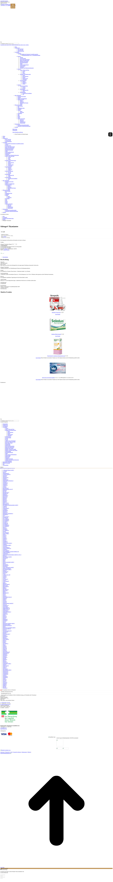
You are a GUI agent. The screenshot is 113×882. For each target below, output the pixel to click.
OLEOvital (5, 606)
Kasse (22, 132)
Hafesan (5, 555)
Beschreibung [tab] (5, 257)
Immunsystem (10, 434)
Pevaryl (4, 621)
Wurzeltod (5, 687)
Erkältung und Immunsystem (10, 430)
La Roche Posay (6, 574)
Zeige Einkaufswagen (17, 132)
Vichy (4, 680)
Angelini (5, 481)
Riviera (4, 641)
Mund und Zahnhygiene (9, 447)
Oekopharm (5, 605)
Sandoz (4, 645)
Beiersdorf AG (6, 492)
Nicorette (5, 598)
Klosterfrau (5, 571)
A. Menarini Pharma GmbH (8, 470)
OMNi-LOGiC (6, 609)
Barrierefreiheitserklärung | (5, 753)
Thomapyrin (5, 672)
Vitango (4, 681)
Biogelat (5, 498)
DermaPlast (5, 510)
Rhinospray (5, 638)
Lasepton (5, 576)
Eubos (4, 534)
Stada (4, 658)
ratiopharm (5, 631)
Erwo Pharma (6, 532)
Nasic (4, 594)
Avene (4, 487)
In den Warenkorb (4, 245)
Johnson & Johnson (7, 568)
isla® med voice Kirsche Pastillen (48, 377)
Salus (4, 644)
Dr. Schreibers (6, 526)
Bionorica (5, 500)
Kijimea (4, 570)
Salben (6, 453)
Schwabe (5, 650)
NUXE (5, 604)
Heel (4, 560)
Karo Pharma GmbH (7, 569)
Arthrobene (5, 484)
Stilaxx (4, 660)
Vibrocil (5, 679)
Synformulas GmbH (7, 663)
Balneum (5, 490)
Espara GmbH (6, 533)
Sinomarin (5, 655)
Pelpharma (5, 619)
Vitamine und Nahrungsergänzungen (12, 459)
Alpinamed (5, 479)
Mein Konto (15, 129)
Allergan (5, 476)
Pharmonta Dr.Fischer (7, 625)
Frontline (5, 544)
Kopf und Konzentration (9, 446)
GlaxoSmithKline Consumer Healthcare (11, 551)
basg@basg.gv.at (3, 728)
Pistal (4, 626)
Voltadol (5, 683)
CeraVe (5, 507)
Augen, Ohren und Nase (9, 429)
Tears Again (5, 668)
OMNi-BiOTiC (6, 608)
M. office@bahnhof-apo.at (5, 704)
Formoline (5, 541)
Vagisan (4, 675)
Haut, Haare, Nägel (8, 442)
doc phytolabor (6, 516)
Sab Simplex (5, 643)
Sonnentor (5, 657)
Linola (4, 580)
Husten (6, 248)
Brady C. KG (6, 502)
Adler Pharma (6, 473)
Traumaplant (5, 673)
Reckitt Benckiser (6, 634)
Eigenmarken (5, 423)
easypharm (5, 529)
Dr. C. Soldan (6, 518)
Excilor (4, 536)
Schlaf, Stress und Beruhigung (10, 454)
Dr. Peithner (5, 524)
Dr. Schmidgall (6, 525)
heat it (4, 558)
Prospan (5, 629)
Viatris (4, 678)
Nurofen (5, 602)
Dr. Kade (5, 521)
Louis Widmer (6, 581)
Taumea (4, 667)
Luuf (4, 582)
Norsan (4, 600)
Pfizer (4, 622)
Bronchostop (6, 504)
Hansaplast (5, 557)
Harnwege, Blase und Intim (10, 441)
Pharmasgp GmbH (6, 624)
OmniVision (5, 610)
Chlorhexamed (6, 508)
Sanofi (4, 646)
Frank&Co (5, 542)
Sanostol (5, 647)
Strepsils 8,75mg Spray (56, 312)
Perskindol (5, 620)
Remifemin (5, 636)
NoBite (4, 599)
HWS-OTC (5, 564)
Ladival (4, 575)
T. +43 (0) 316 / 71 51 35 (5, 702)
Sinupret (5, 656)
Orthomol (5, 612)
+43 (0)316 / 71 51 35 (4, 5)
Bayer (4, 491)
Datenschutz (7, 752)
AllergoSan (5, 477)
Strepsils (5, 661)
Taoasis (5, 666)
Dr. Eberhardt (6, 519)
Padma (4, 615)
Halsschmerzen (10, 432)
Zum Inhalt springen (4, 0)
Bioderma (5, 497)
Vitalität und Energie (9, 458)
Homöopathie (7, 443)
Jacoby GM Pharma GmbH (8, 567)
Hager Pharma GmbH (7, 556)
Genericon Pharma (7, 548)
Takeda (4, 664)
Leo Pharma (5, 579)
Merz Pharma (6, 589)
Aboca (4, 472)
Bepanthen (5, 493)
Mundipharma (6, 592)
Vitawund (5, 682)
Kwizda (5, 572)
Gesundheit (5, 427)
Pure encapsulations (7, 630)
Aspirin (4, 486)
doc (4, 515)
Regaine (5, 635)
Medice (4, 587)
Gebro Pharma (6, 547)
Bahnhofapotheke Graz (8, 489)
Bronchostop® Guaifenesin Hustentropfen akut (56, 355)
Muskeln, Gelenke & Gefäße (10, 449)
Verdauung (7, 457)
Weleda (4, 684)
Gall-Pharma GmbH (7, 545)
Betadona (5, 494)
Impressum (2, 752)
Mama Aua (5, 585)
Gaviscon (5, 546)
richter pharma (6, 639)
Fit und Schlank (8, 437)
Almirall (5, 478)
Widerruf (29, 752)
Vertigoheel (5, 677)
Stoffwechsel (7, 456)
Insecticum (5, 566)
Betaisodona (5, 495)
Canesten (5, 506)
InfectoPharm (6, 565)
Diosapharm (5, 514)
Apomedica (5, 482)
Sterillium (5, 659)
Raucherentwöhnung (9, 452)
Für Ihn (6, 438)
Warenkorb (15, 130)
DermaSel (5, 511)
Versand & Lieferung (17, 752)
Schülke (5, 649)
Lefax (4, 578)
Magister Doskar (6, 584)
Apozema (5, 483)
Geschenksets (5, 426)
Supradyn (5, 662)
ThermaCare (5, 671)
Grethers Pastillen (6, 552)
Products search (5, 43)
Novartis (5, 601)
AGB (11, 752)
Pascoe (4, 618)
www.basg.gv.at (3, 727)
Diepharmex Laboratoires (8, 513)
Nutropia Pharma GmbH (8, 603)
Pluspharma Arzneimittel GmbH (9, 627)
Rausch (4, 632)
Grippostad (5, 553)
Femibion (5, 538)
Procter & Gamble (7, 628)
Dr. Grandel (5, 520)
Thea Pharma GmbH (7, 669)
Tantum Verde (6, 665)
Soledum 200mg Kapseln (56, 334)
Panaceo (5, 616)
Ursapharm (5, 674)
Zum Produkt (57, 314)
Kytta (4, 573)
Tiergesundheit (5, 465)
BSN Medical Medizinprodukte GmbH (10, 505)
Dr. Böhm (5, 517)
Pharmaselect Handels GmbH (9, 623)
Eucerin (4, 535)
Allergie (6, 428)
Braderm (5, 501)
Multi (4, 591)
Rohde (4, 642)
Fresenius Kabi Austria (7, 543)
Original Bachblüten (7, 611)
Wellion (4, 685)
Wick (4, 686)
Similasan (5, 654)
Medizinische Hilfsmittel (7, 461)
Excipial (5, 537)
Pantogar (5, 617)
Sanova (5, 648)
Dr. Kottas (5, 523)
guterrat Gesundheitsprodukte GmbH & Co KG (12, 554)
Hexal (4, 563)
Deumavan (5, 512)
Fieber (9, 431)
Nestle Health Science (7, 597)
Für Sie (6, 439)
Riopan (4, 640)
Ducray (4, 527)
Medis (4, 588)
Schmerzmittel (7, 455)
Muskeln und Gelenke (9, 448)
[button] (10, 246)
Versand (4, 236)
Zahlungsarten (24, 752)
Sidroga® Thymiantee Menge (6, 244)
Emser (4, 531)
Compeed (5, 509)
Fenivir (4, 539)
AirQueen (5, 475)
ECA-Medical (6, 530)
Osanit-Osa (5, 613)
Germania (5, 549)
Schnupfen (10, 435)
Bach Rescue (5, 488)
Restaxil (5, 637)
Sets (3, 464)
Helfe (4, 561)
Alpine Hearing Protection (8, 480)
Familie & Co (5, 424)
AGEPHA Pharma (6, 474)
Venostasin (5, 676)
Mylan (4, 593)
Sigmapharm (6, 653)
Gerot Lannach (6, 550)
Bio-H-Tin (5, 496)
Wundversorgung (8, 460)
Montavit (5, 590)
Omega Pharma (6, 607)
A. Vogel (5, 471)
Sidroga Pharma (6, 249)
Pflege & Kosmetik (6, 463)
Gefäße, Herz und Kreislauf (10, 440)
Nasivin (4, 595)
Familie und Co (8, 436)
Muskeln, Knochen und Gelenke (11, 450)
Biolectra (5, 499)
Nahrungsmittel (8, 451)
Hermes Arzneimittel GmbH (8, 562)
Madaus (4, 583)
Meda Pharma (6, 586)
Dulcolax (5, 528)
